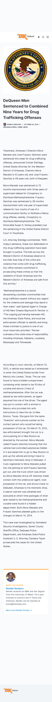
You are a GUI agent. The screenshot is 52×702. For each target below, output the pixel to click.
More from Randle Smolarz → (19, 610)
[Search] (43, 37)
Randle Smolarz (15, 588)
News (25, 127)
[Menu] (48, 37)
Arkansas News (10, 127)
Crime (20, 127)
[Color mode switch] (39, 37)
